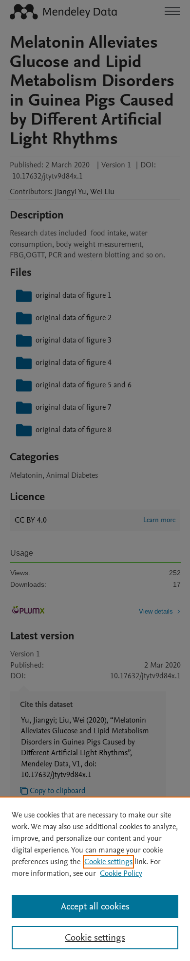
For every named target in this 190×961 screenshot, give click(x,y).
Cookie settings (108, 861)
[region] (95, 879)
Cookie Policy (121, 873)
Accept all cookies (95, 906)
